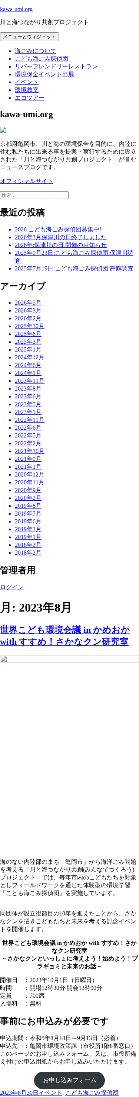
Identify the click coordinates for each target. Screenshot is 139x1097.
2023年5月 (28, 404)
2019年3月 (28, 529)
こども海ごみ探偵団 (41, 58)
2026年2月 (28, 318)
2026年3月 (28, 310)
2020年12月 (29, 474)
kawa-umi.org (16, 9)
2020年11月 (29, 482)
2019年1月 (28, 537)
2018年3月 (28, 545)
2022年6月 (28, 427)
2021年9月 (28, 459)
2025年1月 (28, 349)
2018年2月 (28, 552)
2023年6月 (28, 396)
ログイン (12, 587)
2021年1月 (28, 467)
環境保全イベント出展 (44, 74)
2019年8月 (28, 506)
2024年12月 (29, 357)
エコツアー (29, 97)
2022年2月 (28, 443)
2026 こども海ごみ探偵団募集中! (58, 229)
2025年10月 (29, 326)
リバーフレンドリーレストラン (56, 66)
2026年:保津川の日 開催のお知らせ (61, 245)
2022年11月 (29, 420)
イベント (27, 82)
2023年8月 (28, 388)
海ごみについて (35, 51)
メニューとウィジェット (29, 36)
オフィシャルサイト (26, 181)
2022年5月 (28, 435)
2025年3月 (28, 342)
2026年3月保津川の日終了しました (61, 237)
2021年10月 (29, 451)
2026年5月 (28, 302)
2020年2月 (28, 498)
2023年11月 (29, 381)
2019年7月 (28, 513)
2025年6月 (28, 334)
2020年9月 (28, 490)
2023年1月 (28, 412)
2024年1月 (28, 373)
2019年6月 (28, 521)
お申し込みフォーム (69, 1080)
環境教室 (27, 90)
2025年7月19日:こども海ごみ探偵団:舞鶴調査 (74, 268)
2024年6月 (28, 365)
